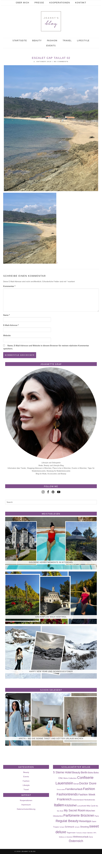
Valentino (90, 833)
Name (6, 315)
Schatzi (62, 827)
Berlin (84, 772)
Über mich (22, 2)
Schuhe (77, 827)
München (90, 810)
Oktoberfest (58, 816)
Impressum (26, 805)
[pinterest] (53, 492)
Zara (91, 837)
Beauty (37, 40)
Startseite (19, 40)
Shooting (84, 826)
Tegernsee (71, 833)
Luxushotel (81, 806)
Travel (67, 40)
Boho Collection (70, 778)
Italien (59, 805)
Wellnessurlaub (80, 836)
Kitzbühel (70, 805)
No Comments (61, 61)
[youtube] (58, 492)
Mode (61, 811)
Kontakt (80, 2)
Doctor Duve (87, 783)
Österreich (76, 841)
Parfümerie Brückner (78, 815)
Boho (90, 772)
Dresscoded (61, 789)
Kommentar (9, 286)
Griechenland (78, 800)
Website (7, 335)
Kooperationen (59, 2)
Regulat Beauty (67, 821)
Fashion (52, 40)
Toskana (79, 833)
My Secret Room (74, 810)
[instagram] (43, 492)
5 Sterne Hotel (62, 772)
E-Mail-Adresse (11, 325)
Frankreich (64, 799)
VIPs (94, 833)
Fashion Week (86, 794)
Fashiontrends (67, 794)
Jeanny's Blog (28, 851)
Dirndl (76, 784)
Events (51, 45)
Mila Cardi (91, 806)
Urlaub (84, 833)
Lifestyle (83, 40)
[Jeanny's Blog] (51, 21)
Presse (39, 2)
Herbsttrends (89, 800)
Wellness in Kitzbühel (66, 837)
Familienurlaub (73, 789)
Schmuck (69, 826)
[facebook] (48, 492)
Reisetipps (85, 821)
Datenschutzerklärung (26, 809)
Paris (97, 816)
